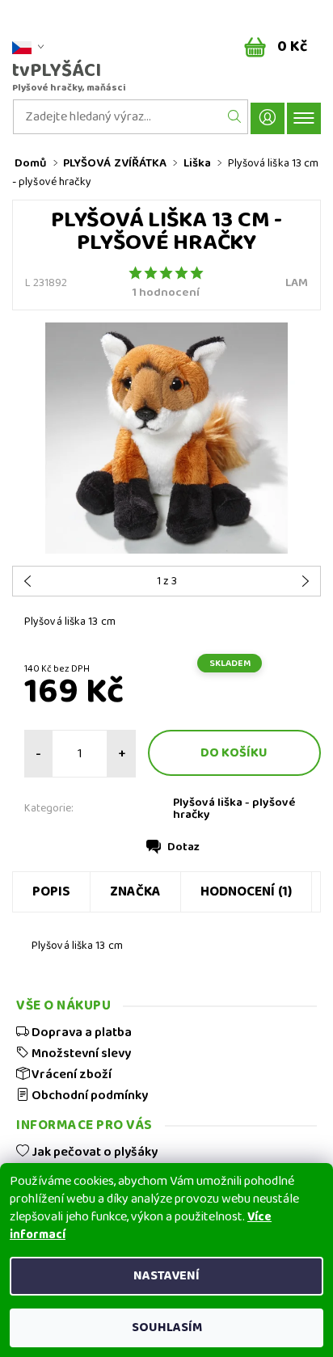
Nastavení (166, 1276)
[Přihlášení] (268, 118)
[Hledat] (234, 116)
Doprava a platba (80, 1032)
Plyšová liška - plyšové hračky (234, 808)
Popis (51, 892)
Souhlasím (167, 1327)
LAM (296, 283)
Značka (135, 892)
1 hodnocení (166, 293)
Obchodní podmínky (88, 1095)
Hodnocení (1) (246, 892)
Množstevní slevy (80, 1053)
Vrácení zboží (70, 1074)
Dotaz (183, 847)
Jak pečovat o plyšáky (93, 1151)
